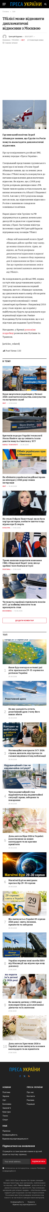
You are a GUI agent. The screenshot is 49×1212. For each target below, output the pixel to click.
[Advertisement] (24, 70)
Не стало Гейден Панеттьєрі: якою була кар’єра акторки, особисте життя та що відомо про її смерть (24, 522)
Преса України (24, 1185)
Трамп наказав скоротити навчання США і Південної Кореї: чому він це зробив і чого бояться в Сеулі (22, 563)
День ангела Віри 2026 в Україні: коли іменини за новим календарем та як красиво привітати (25, 840)
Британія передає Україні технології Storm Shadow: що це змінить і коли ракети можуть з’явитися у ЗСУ (22, 438)
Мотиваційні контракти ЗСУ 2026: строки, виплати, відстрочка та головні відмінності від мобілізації (27, 753)
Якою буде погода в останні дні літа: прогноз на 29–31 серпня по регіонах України (26, 670)
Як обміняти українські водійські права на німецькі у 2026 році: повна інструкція (24, 480)
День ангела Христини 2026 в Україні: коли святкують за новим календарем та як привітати (26, 1046)
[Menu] (4, 4)
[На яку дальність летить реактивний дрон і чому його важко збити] (24, 693)
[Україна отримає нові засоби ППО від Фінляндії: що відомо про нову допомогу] (24, 944)
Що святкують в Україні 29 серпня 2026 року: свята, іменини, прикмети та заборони (26, 922)
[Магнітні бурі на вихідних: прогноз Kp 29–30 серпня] (24, 864)
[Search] (45, 4)
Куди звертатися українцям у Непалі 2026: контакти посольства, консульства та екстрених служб (24, 397)
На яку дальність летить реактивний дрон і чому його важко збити (24, 712)
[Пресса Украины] (26, 4)
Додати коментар (24, 620)
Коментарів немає (36, 40)
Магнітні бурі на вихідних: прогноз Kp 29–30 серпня (23, 881)
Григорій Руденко (15, 37)
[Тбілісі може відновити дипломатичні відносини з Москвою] (24, 114)
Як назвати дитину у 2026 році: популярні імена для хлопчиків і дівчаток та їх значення (26, 1005)
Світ (23, 40)
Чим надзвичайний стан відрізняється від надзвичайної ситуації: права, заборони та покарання (25, 796)
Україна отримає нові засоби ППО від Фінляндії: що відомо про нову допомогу (26, 963)
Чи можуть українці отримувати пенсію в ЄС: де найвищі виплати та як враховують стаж (24, 605)
